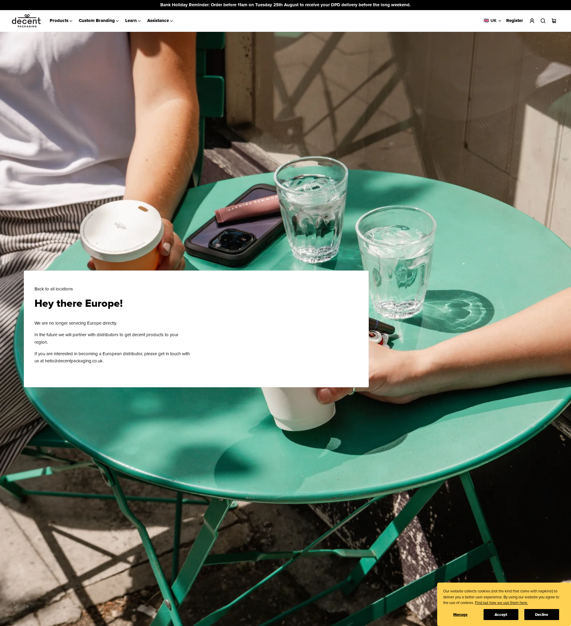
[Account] (532, 21)
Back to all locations (53, 289)
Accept (501, 614)
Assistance (158, 21)
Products (59, 21)
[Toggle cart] (554, 21)
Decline (541, 614)
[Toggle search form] (543, 21)
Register (514, 21)
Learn (131, 21)
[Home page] (26, 21)
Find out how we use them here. (501, 602)
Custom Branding (97, 21)
